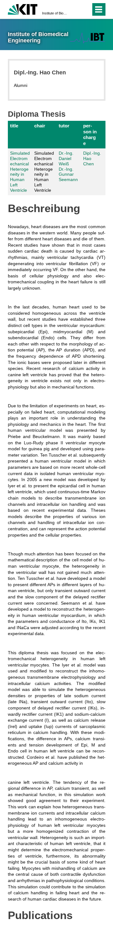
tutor (64, 125)
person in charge (90, 134)
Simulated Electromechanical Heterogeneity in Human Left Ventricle (20, 172)
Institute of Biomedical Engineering (54, 13)
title (14, 125)
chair (39, 125)
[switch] (75, 9)
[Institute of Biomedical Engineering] (87, 38)
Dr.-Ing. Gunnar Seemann (68, 174)
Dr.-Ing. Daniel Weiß (66, 158)
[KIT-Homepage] (23, 9)
